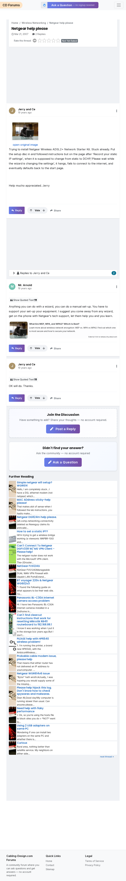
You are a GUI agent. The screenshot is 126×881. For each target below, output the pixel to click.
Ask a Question (65, 462)
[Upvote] (31, 210)
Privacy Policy (92, 865)
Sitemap (50, 869)
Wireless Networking (34, 22)
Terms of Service (94, 861)
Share (57, 210)
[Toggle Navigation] (118, 5)
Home (14, 22)
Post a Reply (65, 429)
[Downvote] (43, 210)
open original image (25, 144)
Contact (50, 865)
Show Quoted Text (23, 300)
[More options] (116, 111)
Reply (18, 210)
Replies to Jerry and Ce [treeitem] (67, 273)
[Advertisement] (63, 73)
